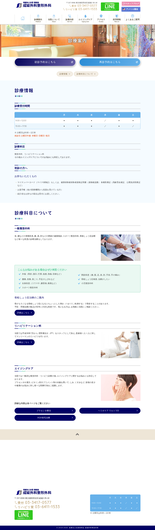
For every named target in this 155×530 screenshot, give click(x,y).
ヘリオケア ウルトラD (108, 411)
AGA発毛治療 (43, 418)
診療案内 (38, 20)
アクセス (101, 20)
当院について (54, 20)
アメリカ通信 (132, 9)
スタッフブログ (132, 4)
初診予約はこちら (45, 62)
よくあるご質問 (133, 19)
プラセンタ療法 (44, 411)
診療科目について (85, 74)
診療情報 (63, 74)
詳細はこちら (23, 313)
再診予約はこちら (110, 62)
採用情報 (117, 20)
